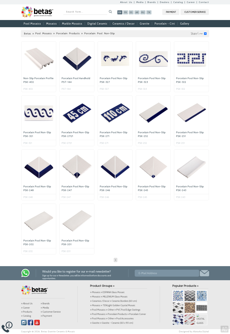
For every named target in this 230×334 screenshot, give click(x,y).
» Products (26, 311)
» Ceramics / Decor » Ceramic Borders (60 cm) (113, 301)
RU (142, 12)
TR (148, 12)
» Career (25, 307)
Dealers (164, 2)
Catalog (178, 2)
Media (140, 2)
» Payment (46, 315)
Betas (27, 33)
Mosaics (51, 23)
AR (136, 12)
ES (131, 12)
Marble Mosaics (72, 23)
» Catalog (26, 315)
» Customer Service (51, 311)
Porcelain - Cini (165, 23)
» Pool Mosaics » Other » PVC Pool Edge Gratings (115, 309)
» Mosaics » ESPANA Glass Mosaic (107, 292)
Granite (144, 23)
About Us (126, 2)
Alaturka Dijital (201, 331)
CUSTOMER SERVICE (195, 12)
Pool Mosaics (32, 23)
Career (191, 2)
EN (119, 12)
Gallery (184, 23)
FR (125, 12)
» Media (45, 307)
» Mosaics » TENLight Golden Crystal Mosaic (112, 305)
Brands (152, 2)
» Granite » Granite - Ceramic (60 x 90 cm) (111, 322)
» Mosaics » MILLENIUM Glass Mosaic (109, 296)
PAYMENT (171, 12)
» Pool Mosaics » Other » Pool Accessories (112, 318)
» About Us (27, 303)
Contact (204, 2)
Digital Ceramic (97, 23)
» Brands (45, 303)
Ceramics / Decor (123, 23)
